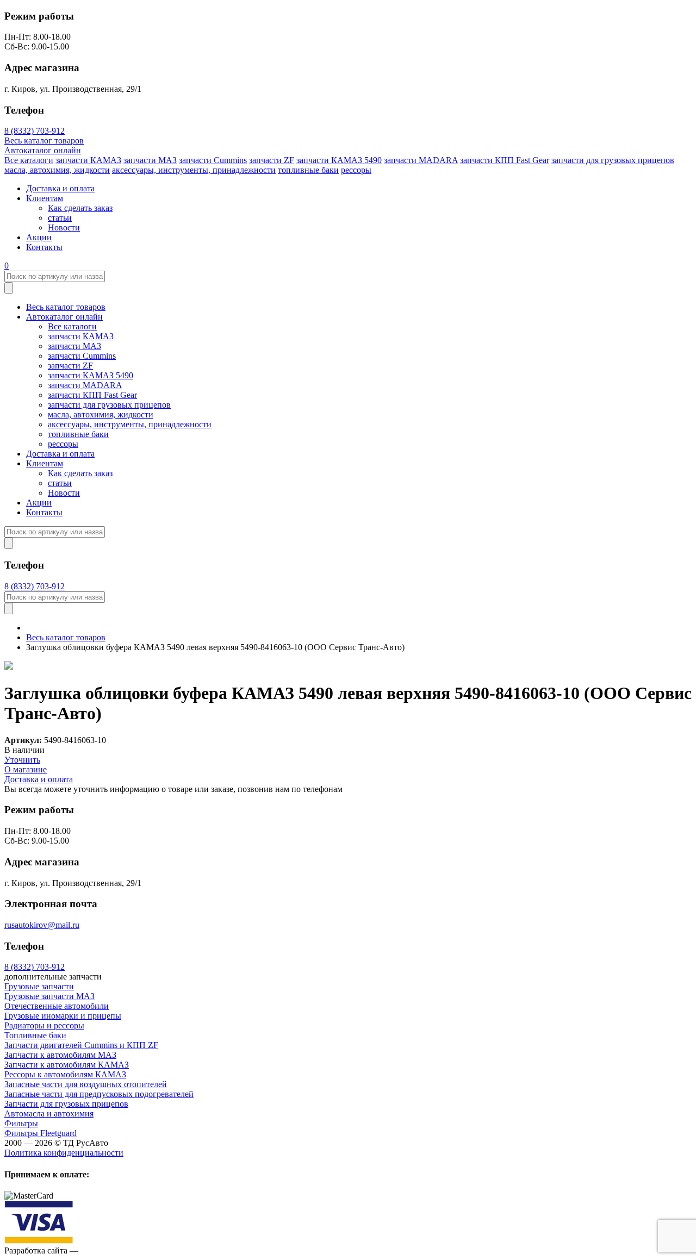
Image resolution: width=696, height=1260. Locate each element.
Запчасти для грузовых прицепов (66, 1103)
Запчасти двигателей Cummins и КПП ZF (81, 1045)
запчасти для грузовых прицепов (612, 160)
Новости (64, 227)
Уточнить (22, 759)
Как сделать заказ (80, 208)
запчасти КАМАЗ (88, 160)
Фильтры (21, 1123)
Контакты (44, 247)
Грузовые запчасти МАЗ (49, 996)
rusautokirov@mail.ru (41, 925)
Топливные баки (35, 1035)
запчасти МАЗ (150, 160)
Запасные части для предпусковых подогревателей (99, 1094)
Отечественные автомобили (56, 1006)
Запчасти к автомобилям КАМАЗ (66, 1064)
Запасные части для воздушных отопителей (85, 1084)
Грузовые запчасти (39, 986)
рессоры (356, 169)
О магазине (25, 769)
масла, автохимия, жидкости (57, 169)
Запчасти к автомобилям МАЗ (60, 1054)
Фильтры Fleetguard (40, 1133)
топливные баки (308, 169)
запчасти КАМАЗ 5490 (339, 160)
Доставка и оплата (60, 188)
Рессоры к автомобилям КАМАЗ (65, 1074)
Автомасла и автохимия (49, 1113)
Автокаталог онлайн (42, 150)
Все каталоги (28, 160)
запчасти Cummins (213, 160)
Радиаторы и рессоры (44, 1025)
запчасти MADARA (421, 160)
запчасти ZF (271, 160)
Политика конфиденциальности (63, 1152)
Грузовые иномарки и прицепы (62, 1015)
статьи (60, 217)
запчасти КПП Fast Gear (504, 160)
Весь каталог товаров (44, 140)
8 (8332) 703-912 (34, 130)
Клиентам (44, 198)
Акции (39, 237)
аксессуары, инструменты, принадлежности (194, 169)
